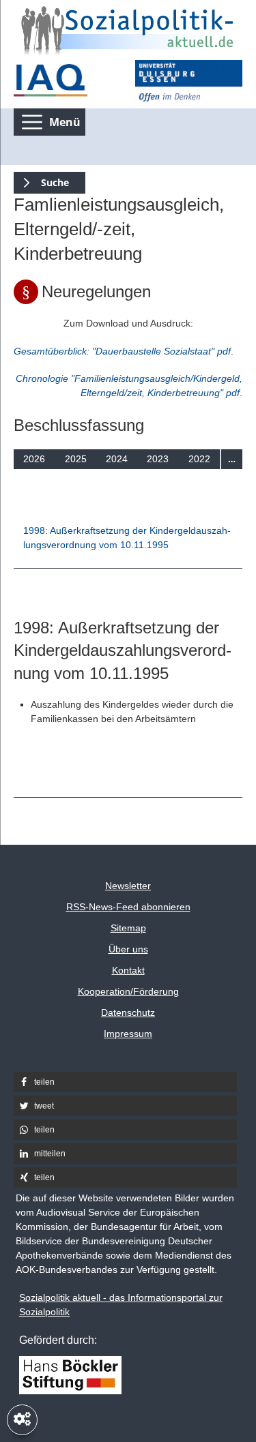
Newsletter (128, 885)
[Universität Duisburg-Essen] (189, 81)
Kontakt (128, 970)
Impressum (128, 1033)
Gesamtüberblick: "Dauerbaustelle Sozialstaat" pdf (122, 351)
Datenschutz (128, 1012)
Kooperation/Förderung (128, 991)
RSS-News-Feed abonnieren (128, 906)
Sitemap (128, 927)
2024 (117, 458)
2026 (34, 458)
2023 (158, 458)
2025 (76, 458)
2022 (199, 458)
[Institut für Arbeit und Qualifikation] (68, 81)
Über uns (128, 949)
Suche (41, 180)
